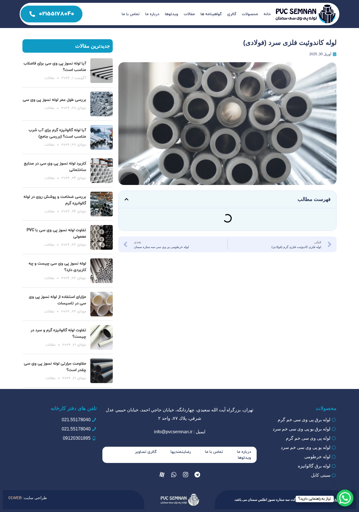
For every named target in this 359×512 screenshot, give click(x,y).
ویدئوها (171, 14)
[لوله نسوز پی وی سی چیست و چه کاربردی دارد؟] (101, 270)
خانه (267, 14)
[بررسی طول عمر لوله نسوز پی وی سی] (101, 104)
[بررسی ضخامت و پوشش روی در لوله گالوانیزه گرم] (101, 204)
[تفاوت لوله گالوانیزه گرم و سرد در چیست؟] (101, 337)
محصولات (250, 14)
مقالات (189, 14)
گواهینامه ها (211, 14)
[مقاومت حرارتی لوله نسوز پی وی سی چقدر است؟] (101, 370)
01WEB (15, 497)
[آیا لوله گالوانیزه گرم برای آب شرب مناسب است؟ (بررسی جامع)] (101, 137)
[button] (126, 199)
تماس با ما (131, 14)
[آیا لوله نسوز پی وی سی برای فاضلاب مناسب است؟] (101, 70)
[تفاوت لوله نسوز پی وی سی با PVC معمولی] (101, 237)
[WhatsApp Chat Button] (345, 498)
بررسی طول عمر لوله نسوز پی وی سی (54, 100)
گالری (231, 14)
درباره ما (152, 14)
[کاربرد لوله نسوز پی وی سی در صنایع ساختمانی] (101, 170)
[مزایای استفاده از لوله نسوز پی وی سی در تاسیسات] (101, 304)
